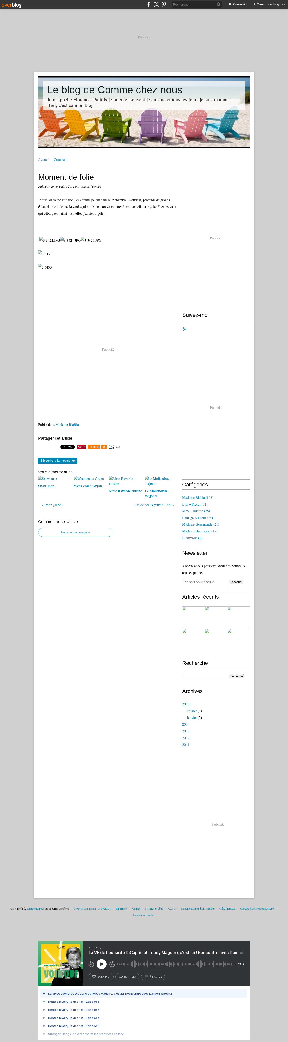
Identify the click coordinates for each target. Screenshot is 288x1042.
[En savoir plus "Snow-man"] (238, 617)
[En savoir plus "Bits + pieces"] (193, 617)
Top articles (121, 908)
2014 (185, 724)
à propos (156, 976)
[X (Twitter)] (156, 4)
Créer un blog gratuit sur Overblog (92, 908)
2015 (185, 704)
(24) (197, 517)
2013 (185, 731)
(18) (199, 531)
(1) (192, 537)
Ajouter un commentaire (75, 532)
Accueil (43, 159)
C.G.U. (172, 908)
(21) (200, 524)
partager (130, 976)
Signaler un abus (154, 908)
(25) (196, 510)
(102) (197, 497)
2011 (185, 744)
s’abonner (103, 976)
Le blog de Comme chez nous (114, 89)
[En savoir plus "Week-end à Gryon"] (193, 640)
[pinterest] (163, 4)
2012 (185, 737)
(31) (194, 504)
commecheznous (35, 908)
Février (192, 710)
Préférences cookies (143, 915)
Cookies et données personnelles (257, 908)
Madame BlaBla (67, 424)
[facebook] (149, 4)
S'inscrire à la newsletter (57, 460)
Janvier (192, 717)
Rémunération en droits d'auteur (198, 908)
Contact (59, 159)
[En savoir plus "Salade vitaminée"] (216, 617)
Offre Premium (227, 908)
